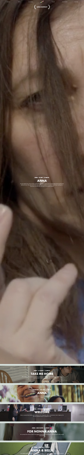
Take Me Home (42, 374)
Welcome (42, 412)
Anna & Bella (42, 450)
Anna (42, 181)
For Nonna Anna (42, 431)
